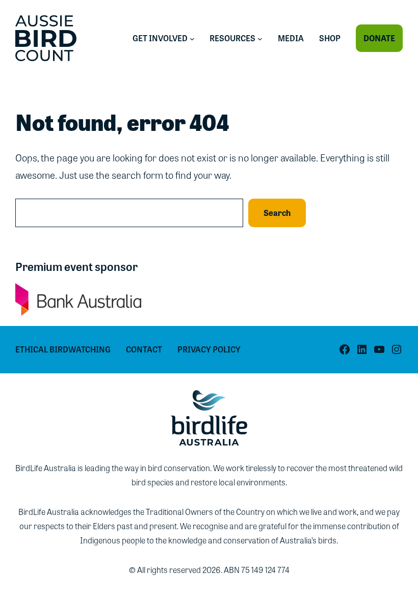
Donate (379, 38)
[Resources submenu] (260, 38)
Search (277, 212)
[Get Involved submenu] (192, 38)
